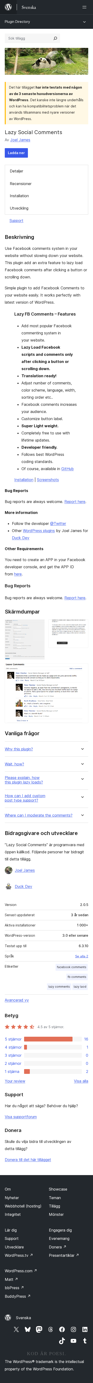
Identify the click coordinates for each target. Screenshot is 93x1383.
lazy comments (59, 986)
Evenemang (59, 1238)
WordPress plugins (39, 530)
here (18, 574)
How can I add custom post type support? (25, 798)
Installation (19, 195)
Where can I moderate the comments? (38, 815)
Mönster (56, 1214)
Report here (74, 501)
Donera (58, 1247)
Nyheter (12, 1197)
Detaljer (16, 171)
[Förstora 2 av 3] (81, 626)
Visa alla (81, 1081)
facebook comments (71, 967)
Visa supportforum (21, 1116)
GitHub (67, 468)
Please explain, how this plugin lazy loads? (24, 780)
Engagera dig (60, 1230)
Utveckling (19, 208)
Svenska (23, 1317)
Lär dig (11, 1230)
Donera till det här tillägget (28, 1159)
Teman (55, 1197)
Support (16, 220)
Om (8, 1189)
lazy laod (80, 986)
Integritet (13, 1214)
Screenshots (48, 479)
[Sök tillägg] (55, 38)
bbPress (14, 1287)
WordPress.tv (19, 1255)
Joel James (20, 139)
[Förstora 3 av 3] (81, 669)
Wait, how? (14, 764)
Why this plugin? (19, 749)
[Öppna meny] (85, 7)
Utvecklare (14, 1247)
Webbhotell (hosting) (23, 1206)
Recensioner (20, 183)
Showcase (58, 1189)
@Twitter (58, 523)
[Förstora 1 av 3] (38, 626)
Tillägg (54, 1206)
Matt (11, 1279)
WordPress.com (21, 1270)
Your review (15, 1081)
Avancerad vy (17, 1000)
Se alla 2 (81, 956)
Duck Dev (20, 537)
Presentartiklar (64, 1255)
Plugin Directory (17, 22)
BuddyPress (18, 1296)
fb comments (77, 977)
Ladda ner (16, 153)
